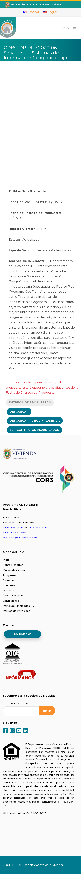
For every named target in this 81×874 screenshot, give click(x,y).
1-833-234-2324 (38, 527)
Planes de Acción (14, 569)
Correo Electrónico (16, 703)
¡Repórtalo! (22, 634)
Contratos (9, 585)
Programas (10, 575)
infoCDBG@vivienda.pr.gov (20, 537)
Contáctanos (11, 600)
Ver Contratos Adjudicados (34, 429)
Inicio (6, 559)
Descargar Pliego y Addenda (35, 420)
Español (33, 12)
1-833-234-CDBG (13, 527)
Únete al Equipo (13, 595)
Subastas (9, 580)
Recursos (9, 590)
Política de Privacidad (16, 610)
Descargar (19, 411)
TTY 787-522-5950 (15, 532)
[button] (67, 28)
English (52, 12)
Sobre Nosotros (13, 564)
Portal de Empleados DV (18, 605)
